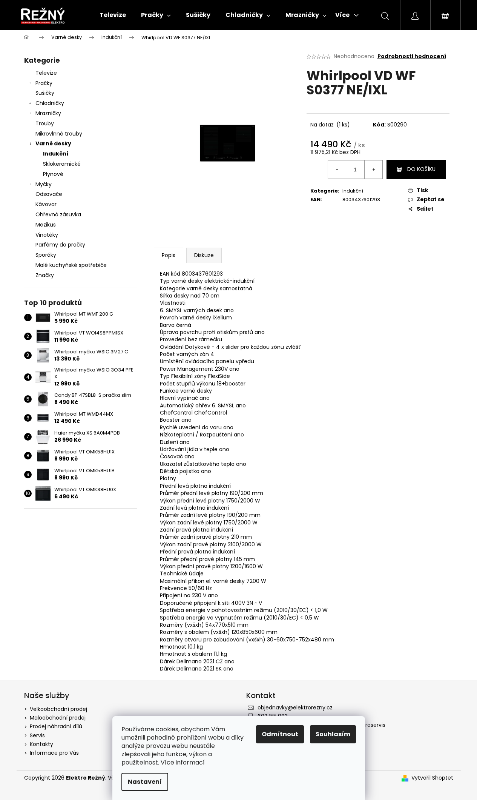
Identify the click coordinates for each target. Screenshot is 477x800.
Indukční (55, 153)
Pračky (43, 83)
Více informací (183, 762)
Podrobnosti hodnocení (411, 56)
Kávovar (46, 204)
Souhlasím (333, 734)
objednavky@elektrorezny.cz (295, 707)
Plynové (53, 174)
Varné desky (53, 143)
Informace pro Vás (54, 753)
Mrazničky (48, 113)
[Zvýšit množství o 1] (373, 169)
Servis (37, 735)
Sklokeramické (62, 164)
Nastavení (145, 781)
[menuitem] (112, 15)
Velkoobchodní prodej (58, 709)
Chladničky (49, 103)
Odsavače (48, 194)
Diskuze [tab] (204, 255)
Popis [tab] (168, 255)
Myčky (43, 184)
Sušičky (44, 93)
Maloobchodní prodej (58, 717)
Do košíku (421, 169)
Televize (46, 73)
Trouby (44, 123)
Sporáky (45, 255)
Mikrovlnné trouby (58, 133)
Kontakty (41, 744)
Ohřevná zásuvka (58, 214)
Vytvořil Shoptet (432, 778)
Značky (44, 275)
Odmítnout (280, 734)
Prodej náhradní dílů (56, 726)
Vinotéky (46, 235)
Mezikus (45, 224)
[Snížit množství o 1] (337, 169)
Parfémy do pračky (60, 244)
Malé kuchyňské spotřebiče (71, 265)
